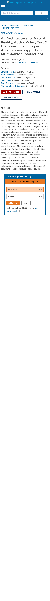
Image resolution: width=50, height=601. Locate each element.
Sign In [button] (34, 181)
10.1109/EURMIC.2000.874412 (27, 62)
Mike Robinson (7, 74)
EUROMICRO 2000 (11, 28)
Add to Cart (13, 203)
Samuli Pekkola (7, 72)
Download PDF (12, 92)
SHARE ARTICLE (33, 92)
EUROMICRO (27, 25)
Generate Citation (11, 97)
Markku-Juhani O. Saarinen (13, 86)
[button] (46, 18)
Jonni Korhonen (8, 77)
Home (3, 25)
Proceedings (13, 25)
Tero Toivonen (7, 83)
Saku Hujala (6, 80)
